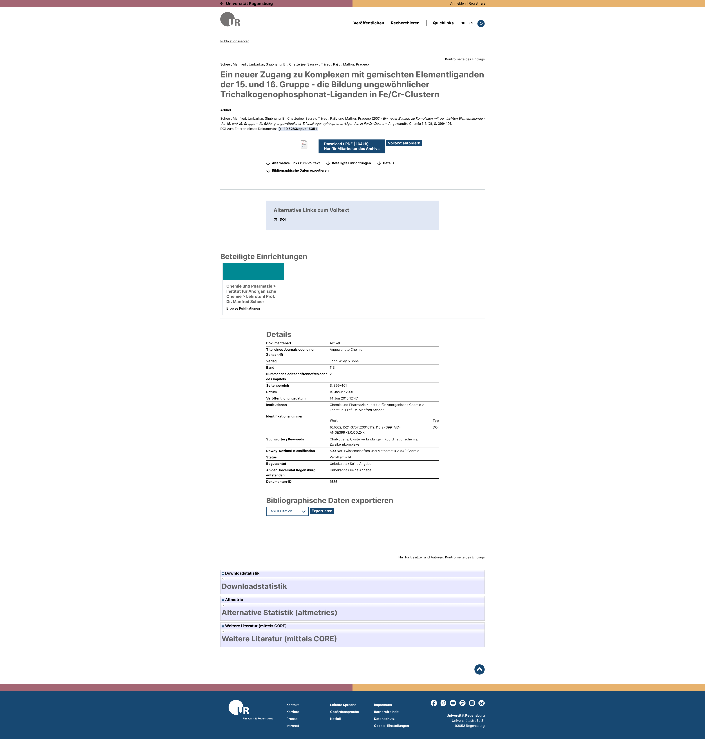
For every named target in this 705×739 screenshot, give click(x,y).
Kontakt (292, 705)
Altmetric (233, 599)
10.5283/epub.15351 (300, 129)
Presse (292, 719)
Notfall (335, 719)
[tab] (352, 586)
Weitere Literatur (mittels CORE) (255, 626)
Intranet (292, 726)
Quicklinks (443, 23)
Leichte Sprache (343, 705)
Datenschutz (384, 719)
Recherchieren (405, 23)
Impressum (383, 705)
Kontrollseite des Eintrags (465, 59)
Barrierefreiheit (386, 712)
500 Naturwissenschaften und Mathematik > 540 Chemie (374, 451)
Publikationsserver (234, 41)
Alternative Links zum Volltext (296, 163)
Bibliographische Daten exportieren (300, 170)
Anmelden (458, 3)
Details (388, 163)
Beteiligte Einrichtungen (351, 163)
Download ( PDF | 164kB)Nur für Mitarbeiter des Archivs (351, 146)
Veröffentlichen (368, 23)
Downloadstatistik (241, 573)
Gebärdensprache (344, 712)
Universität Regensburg (249, 3)
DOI (283, 219)
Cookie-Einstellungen (391, 726)
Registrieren (478, 3)
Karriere (292, 712)
